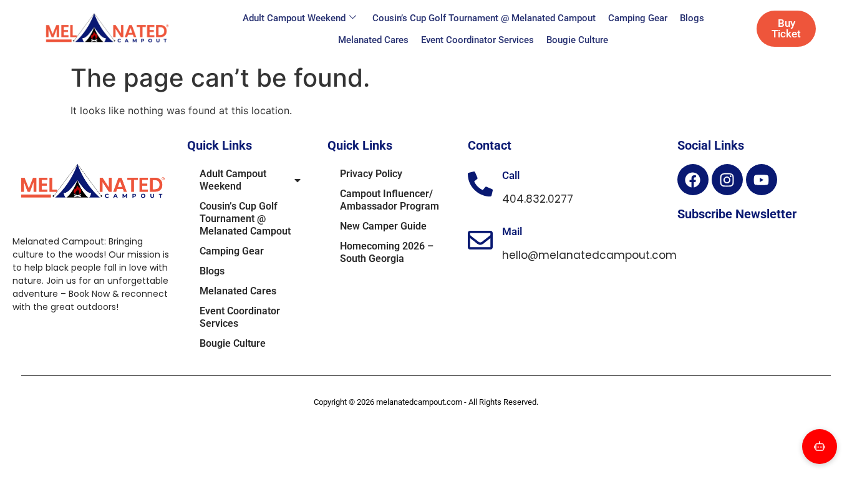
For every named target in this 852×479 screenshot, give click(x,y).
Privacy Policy (371, 174)
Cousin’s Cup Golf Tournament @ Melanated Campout (484, 18)
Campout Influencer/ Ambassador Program (389, 200)
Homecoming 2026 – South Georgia (386, 252)
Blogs (692, 18)
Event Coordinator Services (477, 40)
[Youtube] (761, 179)
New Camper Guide (383, 226)
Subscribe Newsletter (736, 213)
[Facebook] (693, 179)
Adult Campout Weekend (294, 18)
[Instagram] (727, 179)
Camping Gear (637, 18)
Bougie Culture (577, 40)
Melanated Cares (373, 40)
